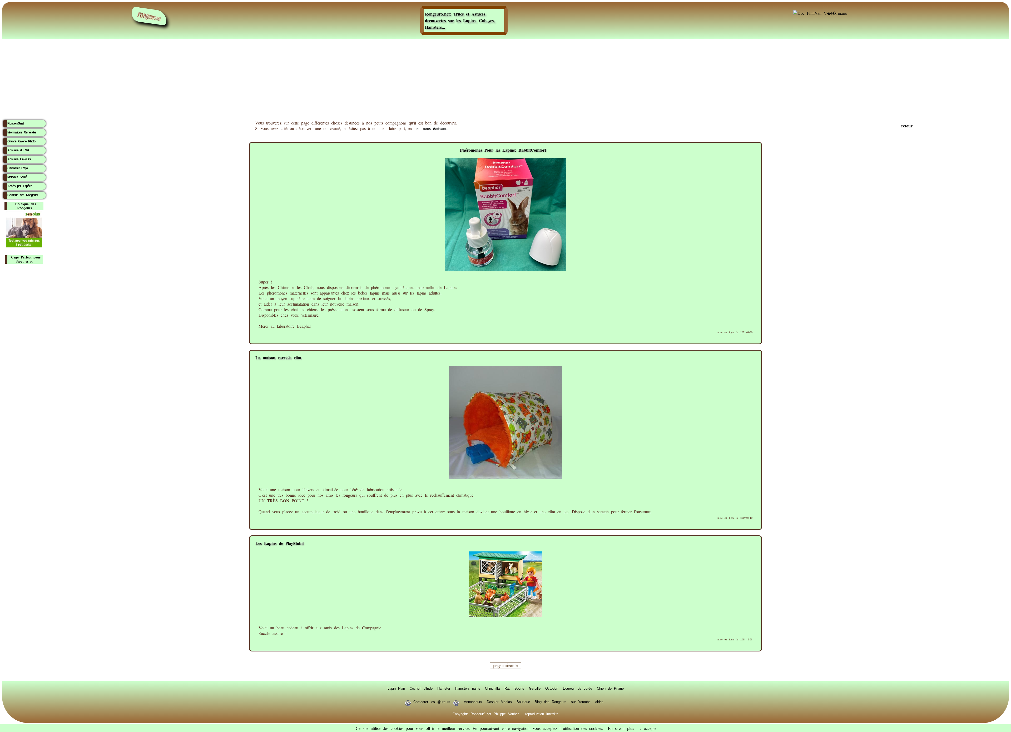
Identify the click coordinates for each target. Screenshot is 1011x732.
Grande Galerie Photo (21, 141)
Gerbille (535, 688)
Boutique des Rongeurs (22, 195)
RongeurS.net (15, 123)
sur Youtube (581, 702)
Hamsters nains (467, 688)
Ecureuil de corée (577, 688)
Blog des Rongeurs (550, 702)
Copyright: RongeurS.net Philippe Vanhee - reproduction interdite (505, 714)
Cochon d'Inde (421, 688)
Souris (519, 688)
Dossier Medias (499, 702)
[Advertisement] (505, 77)
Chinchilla (492, 688)
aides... (601, 702)
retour (907, 126)
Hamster (443, 688)
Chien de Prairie (610, 688)
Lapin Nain (396, 688)
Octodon (551, 688)
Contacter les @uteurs (432, 702)
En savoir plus (621, 728)
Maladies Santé (17, 177)
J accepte (648, 728)
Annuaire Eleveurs (19, 159)
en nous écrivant (431, 128)
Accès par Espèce (19, 186)
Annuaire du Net (18, 150)
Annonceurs (473, 702)
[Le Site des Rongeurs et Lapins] (149, 16)
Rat (507, 688)
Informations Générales (21, 132)
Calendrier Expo (17, 168)
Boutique (523, 702)
